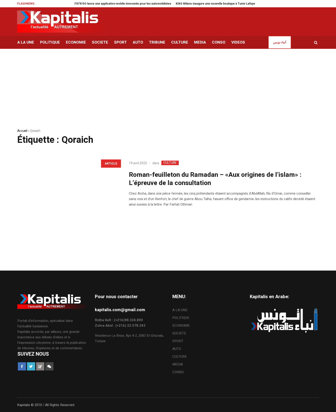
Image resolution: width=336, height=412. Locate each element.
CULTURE (170, 163)
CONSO (178, 372)
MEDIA (177, 364)
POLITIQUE (180, 317)
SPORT (177, 341)
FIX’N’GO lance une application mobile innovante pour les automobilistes (117, 4)
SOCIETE (179, 333)
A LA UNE (179, 310)
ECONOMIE (181, 325)
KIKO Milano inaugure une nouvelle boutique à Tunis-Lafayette (211, 4)
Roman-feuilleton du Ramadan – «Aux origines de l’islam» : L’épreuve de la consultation (215, 179)
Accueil (22, 130)
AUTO (176, 348)
